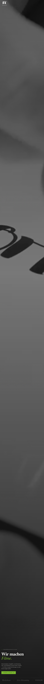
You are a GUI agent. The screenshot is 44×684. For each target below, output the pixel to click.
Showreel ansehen (7, 672)
